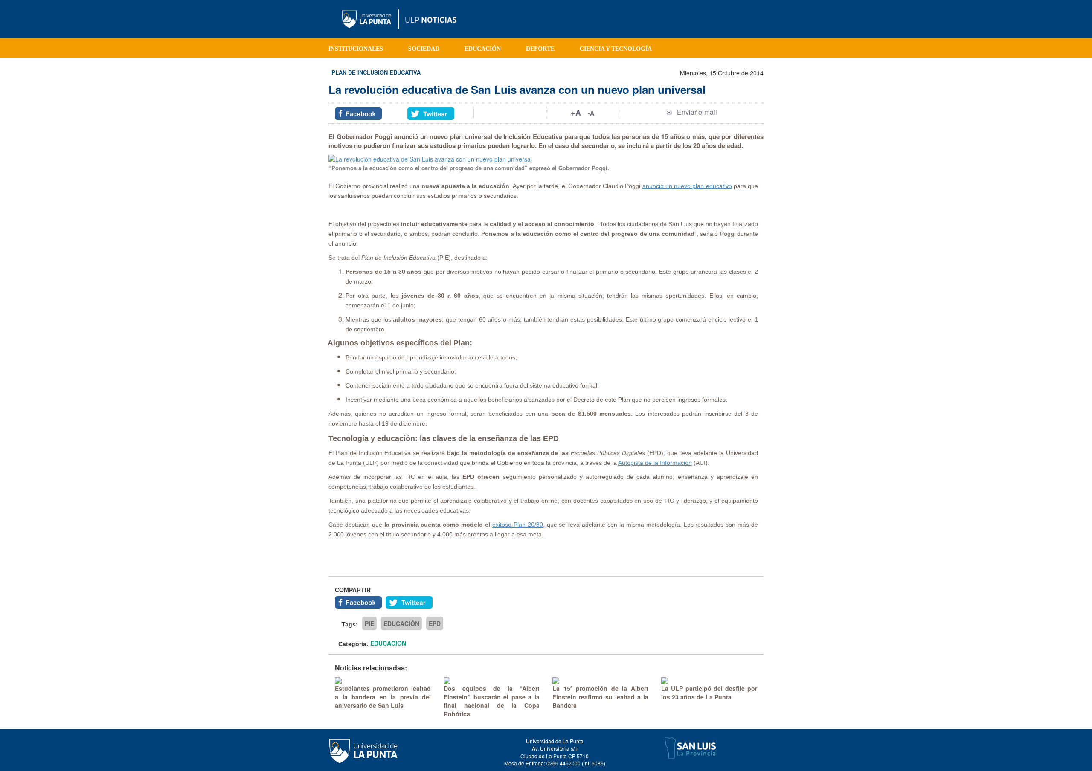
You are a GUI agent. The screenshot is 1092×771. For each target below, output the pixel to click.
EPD (435, 623)
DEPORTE (540, 49)
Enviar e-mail (697, 112)
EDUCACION (388, 643)
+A (576, 112)
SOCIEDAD (423, 49)
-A (591, 113)
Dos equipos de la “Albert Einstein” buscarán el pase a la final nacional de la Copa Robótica (492, 701)
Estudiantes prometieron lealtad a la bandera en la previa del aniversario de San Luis (383, 697)
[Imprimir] (510, 112)
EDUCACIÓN (483, 49)
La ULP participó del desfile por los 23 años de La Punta (709, 692)
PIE (369, 623)
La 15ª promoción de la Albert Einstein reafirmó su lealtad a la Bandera (600, 697)
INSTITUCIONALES (355, 49)
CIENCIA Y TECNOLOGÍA (616, 49)
